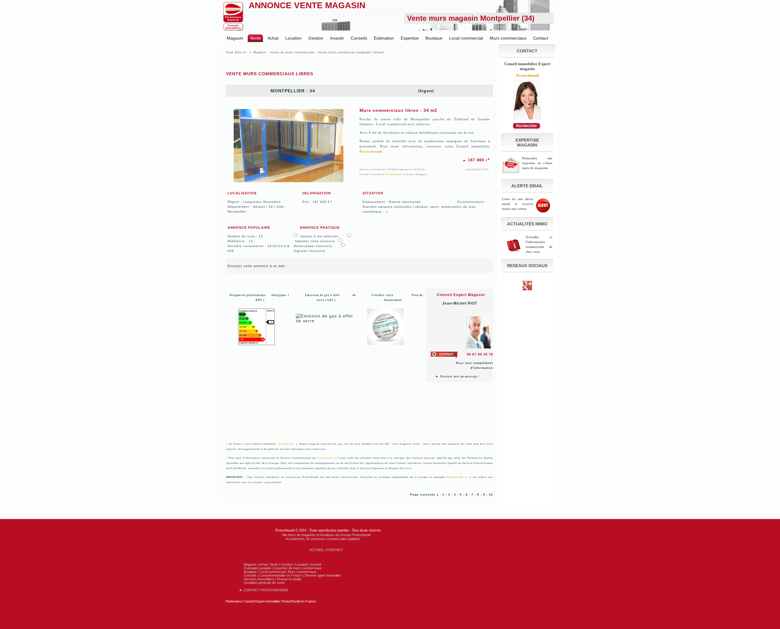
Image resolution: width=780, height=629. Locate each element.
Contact (540, 38)
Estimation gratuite (257, 568)
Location (293, 38)
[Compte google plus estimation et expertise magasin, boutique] (527, 291)
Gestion (315, 38)
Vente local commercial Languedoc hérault (351, 52)
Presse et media (289, 579)
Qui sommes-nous (418, 458)
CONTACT (335, 550)
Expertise (410, 38)
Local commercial (466, 38)
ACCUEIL (317, 550)
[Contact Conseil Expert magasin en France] (527, 119)
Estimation (384, 38)
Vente (255, 38)
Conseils (359, 38)
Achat (273, 38)
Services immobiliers (259, 579)
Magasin (235, 38)
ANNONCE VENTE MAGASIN (307, 5)
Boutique (433, 38)
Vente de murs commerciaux (293, 52)
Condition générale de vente (264, 583)
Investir (337, 38)
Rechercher (526, 126)
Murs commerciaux (508, 38)
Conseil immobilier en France (280, 575)
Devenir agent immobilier (323, 575)
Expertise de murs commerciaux (298, 568)
